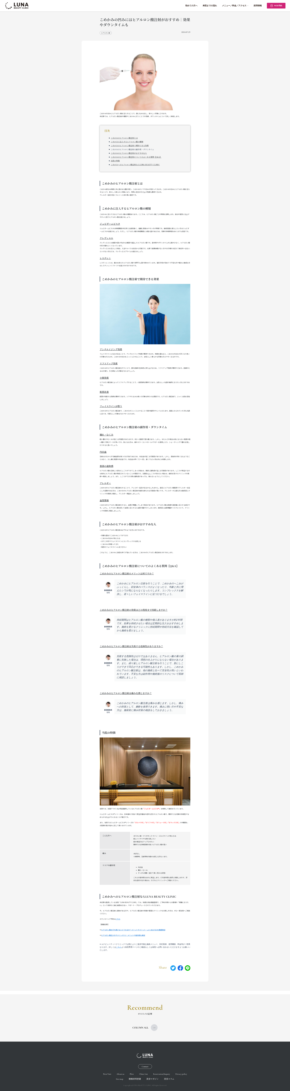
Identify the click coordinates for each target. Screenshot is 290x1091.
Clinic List (143, 1074)
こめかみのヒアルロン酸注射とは (124, 138)
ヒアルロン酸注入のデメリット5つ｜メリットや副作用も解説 (123, 935)
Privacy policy (181, 1074)
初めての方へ (191, 5)
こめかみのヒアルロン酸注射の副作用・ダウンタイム (132, 149)
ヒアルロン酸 (105, 33)
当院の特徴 (115, 160)
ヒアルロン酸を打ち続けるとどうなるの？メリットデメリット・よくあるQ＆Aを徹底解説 (133, 930)
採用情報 (258, 5)
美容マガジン (152, 1079)
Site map (119, 1079)
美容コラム (169, 1079)
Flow (132, 1074)
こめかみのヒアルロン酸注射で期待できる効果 (130, 145)
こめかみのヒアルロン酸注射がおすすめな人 (129, 153)
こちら (118, 919)
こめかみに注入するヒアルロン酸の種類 (127, 141)
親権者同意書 (135, 1079)
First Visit (107, 1074)
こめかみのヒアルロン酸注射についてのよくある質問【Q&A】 (136, 157)
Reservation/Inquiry (161, 1074)
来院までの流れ (210, 5)
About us (120, 1074)
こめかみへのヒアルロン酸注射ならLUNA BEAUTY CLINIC (135, 164)
